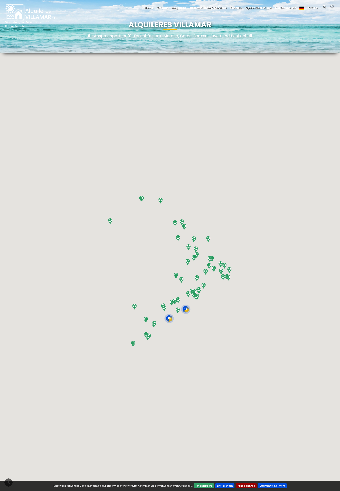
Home (148, 8)
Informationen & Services (207, 8)
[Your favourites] (331, 7)
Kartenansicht (285, 8)
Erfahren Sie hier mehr (272, 485)
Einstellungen (225, 485)
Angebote (179, 8)
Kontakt (236, 8)
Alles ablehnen (246, 485)
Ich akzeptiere (204, 485)
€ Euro (312, 8)
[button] (133, 344)
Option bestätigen (258, 8)
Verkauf (162, 8)
